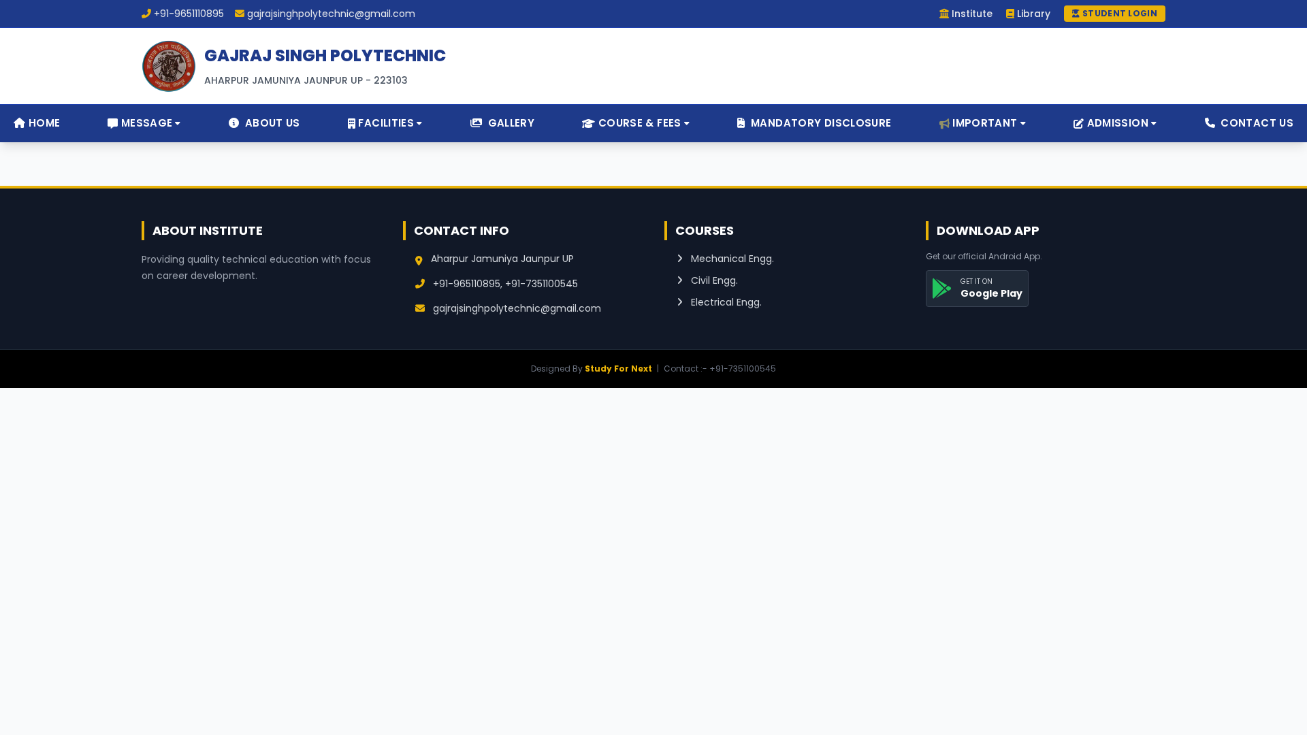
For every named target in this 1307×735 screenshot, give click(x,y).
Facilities (386, 123)
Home (42, 123)
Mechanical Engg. (731, 258)
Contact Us (1255, 123)
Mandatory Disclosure (820, 123)
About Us (271, 123)
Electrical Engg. (725, 302)
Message (147, 123)
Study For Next (618, 368)
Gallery (509, 123)
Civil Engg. (713, 280)
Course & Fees (639, 123)
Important (984, 123)
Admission (1117, 123)
